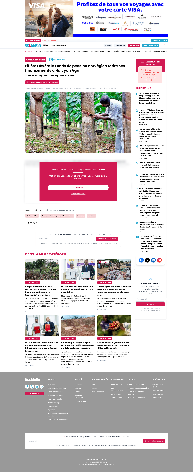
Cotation (78, 384)
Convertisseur (80, 401)
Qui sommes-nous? (157, 385)
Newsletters (116, 394)
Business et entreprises (57, 388)
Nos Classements (55, 399)
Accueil (27, 210)
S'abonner (78, 187)
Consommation (97, 392)
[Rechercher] (164, 45)
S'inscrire (150, 304)
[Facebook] (141, 260)
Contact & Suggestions (136, 398)
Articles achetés (117, 398)
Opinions (51, 410)
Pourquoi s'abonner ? (78, 194)
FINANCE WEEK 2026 (159, 40)
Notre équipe (157, 394)
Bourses (78, 388)
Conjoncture (37, 210)
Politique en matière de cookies (136, 393)
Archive (91, 216)
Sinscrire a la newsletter (107, 239)
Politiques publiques (55, 395)
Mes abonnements (117, 389)
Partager (33, 223)
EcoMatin (112, 88)
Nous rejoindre (158, 390)
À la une (51, 384)
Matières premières (79, 396)
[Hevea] (78, 122)
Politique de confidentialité (138, 388)
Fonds (77, 392)
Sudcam (80, 216)
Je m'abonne (134, 45)
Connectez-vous (98, 169)
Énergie (94, 388)
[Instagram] (159, 260)
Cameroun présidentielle (58, 419)
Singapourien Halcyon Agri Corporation (57, 216)
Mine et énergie (54, 402)
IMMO (93, 384)
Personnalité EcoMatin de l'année (58, 414)
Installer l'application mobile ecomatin (43, 82)
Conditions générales (135, 384)
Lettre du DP (157, 398)
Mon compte (116, 384)
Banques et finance (55, 392)
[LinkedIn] (153, 260)
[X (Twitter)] (147, 260)
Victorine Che (32, 216)
